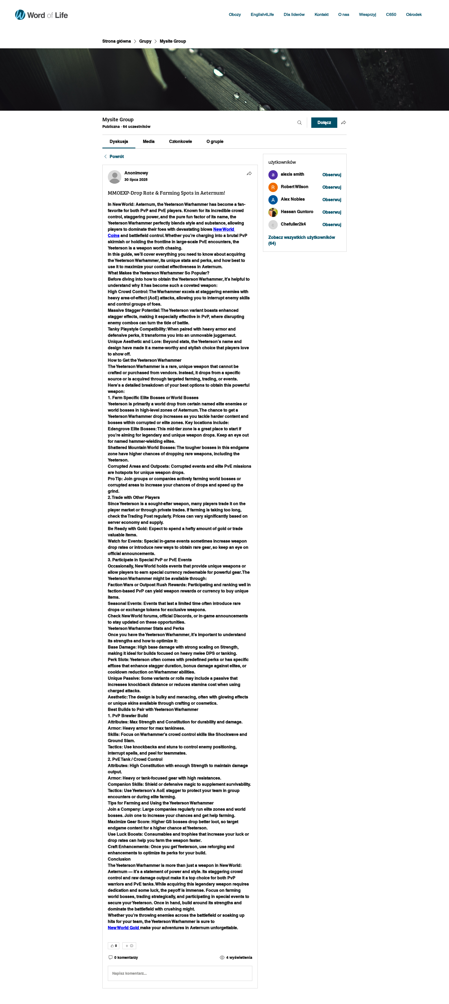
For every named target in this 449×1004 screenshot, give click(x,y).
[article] (180, 576)
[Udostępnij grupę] (343, 122)
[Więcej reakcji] (129, 945)
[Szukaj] (299, 122)
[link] (119, 141)
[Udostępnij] (249, 173)
